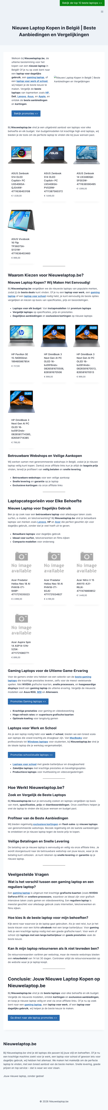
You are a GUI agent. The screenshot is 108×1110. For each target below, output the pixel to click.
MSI (39, 692)
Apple (42, 96)
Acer (58, 522)
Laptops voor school (25, 764)
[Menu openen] (102, 12)
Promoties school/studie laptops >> (31, 754)
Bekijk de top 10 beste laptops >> (82, 2)
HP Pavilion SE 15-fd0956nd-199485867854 (20, 358)
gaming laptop (35, 77)
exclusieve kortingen (45, 824)
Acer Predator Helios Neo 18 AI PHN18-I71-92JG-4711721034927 (53, 587)
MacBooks (76, 737)
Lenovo (21, 96)
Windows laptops (37, 741)
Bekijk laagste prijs (85, 195)
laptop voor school (35, 296)
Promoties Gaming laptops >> (28, 701)
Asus (30, 96)
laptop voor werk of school (32, 81)
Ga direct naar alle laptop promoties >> (33, 1017)
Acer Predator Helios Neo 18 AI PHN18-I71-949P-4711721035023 (20, 587)
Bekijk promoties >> (26, 113)
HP (47, 92)
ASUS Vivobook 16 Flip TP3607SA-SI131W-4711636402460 (20, 246)
